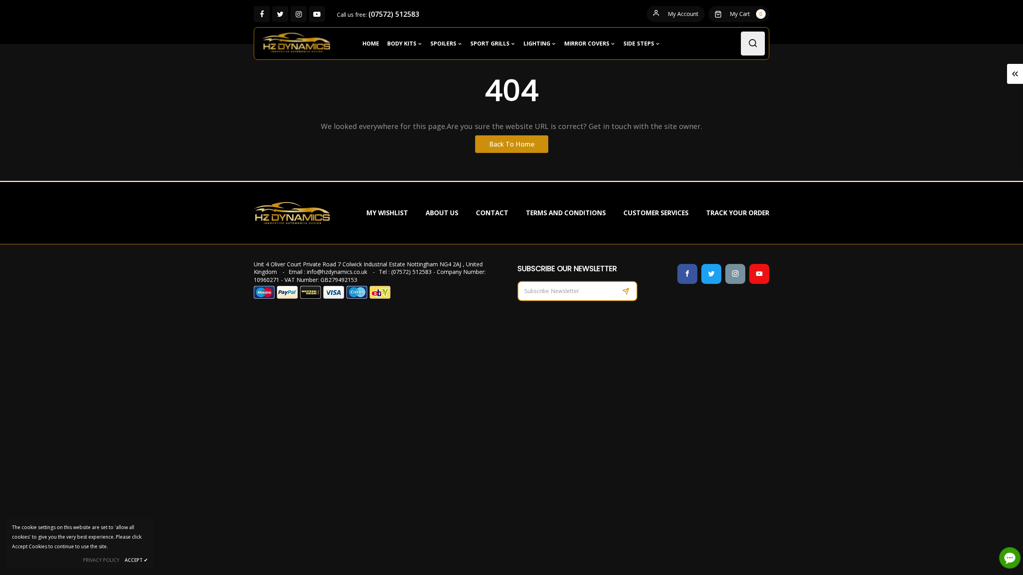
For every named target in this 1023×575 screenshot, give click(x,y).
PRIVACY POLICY (101, 560)
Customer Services (656, 212)
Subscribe (625, 291)
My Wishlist (387, 212)
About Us (442, 212)
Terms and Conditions (566, 212)
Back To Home (511, 144)
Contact (492, 212)
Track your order (737, 212)
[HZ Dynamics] (292, 212)
